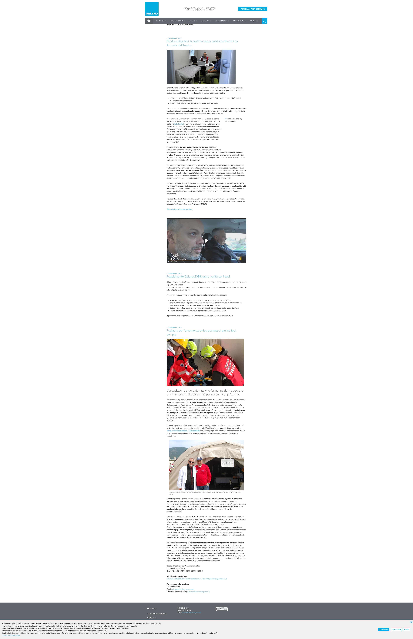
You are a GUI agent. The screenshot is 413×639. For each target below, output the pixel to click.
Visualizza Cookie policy (11, 635)
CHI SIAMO (160, 21)
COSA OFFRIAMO (176, 21)
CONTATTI (254, 21)
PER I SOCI (205, 21)
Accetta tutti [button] (383, 629)
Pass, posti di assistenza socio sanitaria (183, 431)
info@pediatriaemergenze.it (183, 589)
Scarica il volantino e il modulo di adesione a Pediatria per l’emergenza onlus (197, 579)
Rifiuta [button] (406, 629)
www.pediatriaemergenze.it (198, 592)
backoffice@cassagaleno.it (192, 612)
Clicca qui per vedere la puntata (179, 209)
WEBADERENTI (238, 21)
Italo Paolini (179, 124)
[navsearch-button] (264, 21)
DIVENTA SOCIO (221, 21)
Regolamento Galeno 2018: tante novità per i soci (198, 276)
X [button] (411, 622)
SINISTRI (192, 21)
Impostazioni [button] (396, 629)
